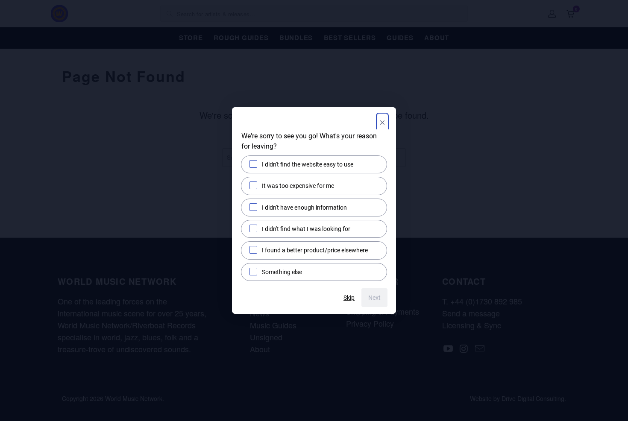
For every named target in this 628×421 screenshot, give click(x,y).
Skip (349, 297)
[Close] (382, 123)
